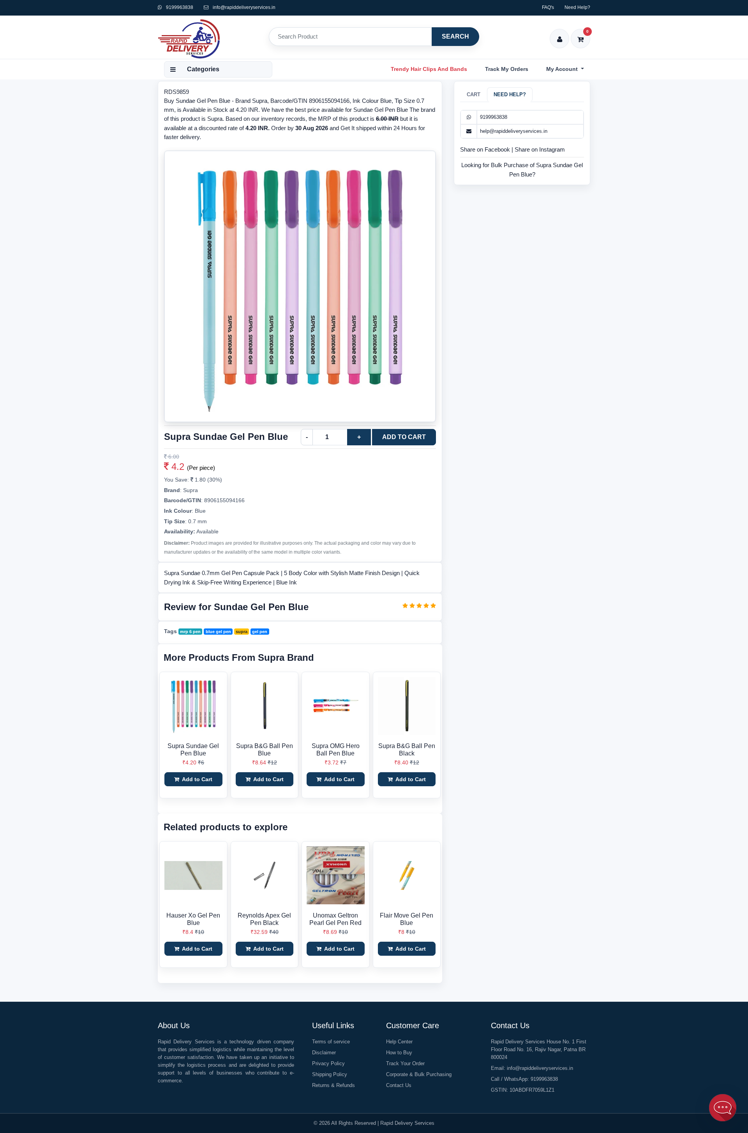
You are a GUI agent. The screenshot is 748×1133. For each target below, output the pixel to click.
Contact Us (398, 1085)
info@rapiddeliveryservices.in (244, 7)
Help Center (399, 1042)
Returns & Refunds (333, 1085)
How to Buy (399, 1052)
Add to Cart (404, 437)
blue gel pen (218, 631)
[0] (581, 34)
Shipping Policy (329, 1074)
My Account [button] (562, 69)
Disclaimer (324, 1052)
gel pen (259, 631)
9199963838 (179, 7)
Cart (473, 94)
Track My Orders (506, 69)
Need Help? (577, 7)
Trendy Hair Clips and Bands (429, 69)
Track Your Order (405, 1063)
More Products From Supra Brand (239, 657)
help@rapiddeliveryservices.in (513, 131)
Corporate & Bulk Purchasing (419, 1074)
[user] (560, 34)
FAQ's (548, 7)
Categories (203, 69)
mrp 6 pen (190, 631)
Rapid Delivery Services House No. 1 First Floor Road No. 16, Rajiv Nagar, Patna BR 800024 (538, 1049)
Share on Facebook (486, 149)
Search (455, 36)
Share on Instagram (540, 149)
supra (241, 631)
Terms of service (331, 1042)
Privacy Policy (328, 1063)
